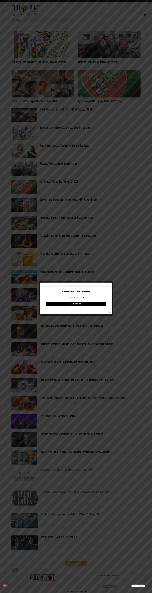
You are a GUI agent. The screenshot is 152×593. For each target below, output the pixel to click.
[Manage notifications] (5, 585)
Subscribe (76, 304)
